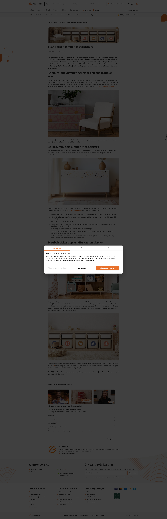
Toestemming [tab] (57, 248)
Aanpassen (82, 268)
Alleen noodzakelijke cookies (57, 268)
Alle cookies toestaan (107, 268)
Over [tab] (109, 247)
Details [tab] (83, 247)
